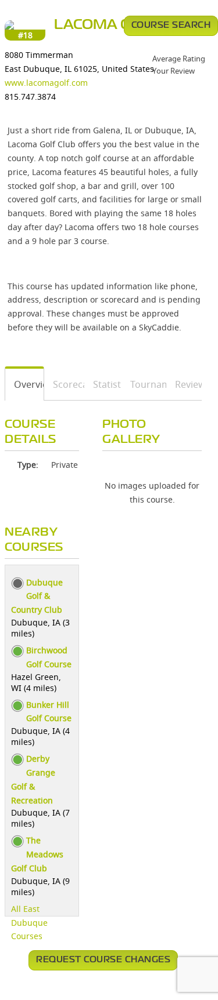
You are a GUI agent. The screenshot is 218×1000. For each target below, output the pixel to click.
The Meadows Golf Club (37, 854)
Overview (24, 384)
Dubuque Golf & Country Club (37, 596)
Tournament (144, 384)
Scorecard (64, 384)
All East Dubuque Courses (29, 922)
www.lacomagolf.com (46, 82)
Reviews (184, 384)
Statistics (103, 384)
